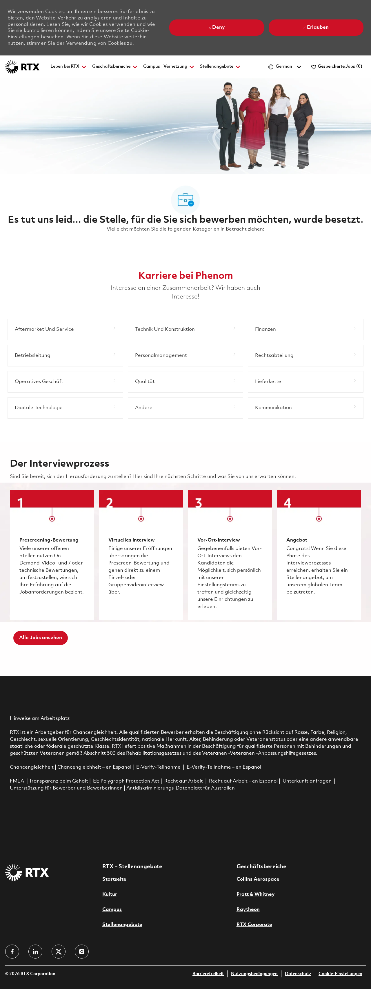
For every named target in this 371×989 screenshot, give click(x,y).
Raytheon (248, 909)
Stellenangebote (122, 924)
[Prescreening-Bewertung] (52, 555)
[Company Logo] (22, 66)
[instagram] (82, 952)
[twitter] (59, 952)
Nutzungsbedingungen (254, 974)
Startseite (114, 879)
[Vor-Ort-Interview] (230, 555)
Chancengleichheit (32, 767)
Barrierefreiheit (208, 974)
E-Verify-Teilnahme (158, 767)
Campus (151, 66)
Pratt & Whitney (255, 894)
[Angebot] (319, 555)
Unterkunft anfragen (307, 781)
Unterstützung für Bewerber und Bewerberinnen (66, 788)
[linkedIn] (35, 952)
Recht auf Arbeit (184, 781)
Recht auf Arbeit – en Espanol (243, 781)
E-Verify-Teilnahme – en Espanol (224, 767)
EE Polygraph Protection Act (126, 781)
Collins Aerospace (258, 879)
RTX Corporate (254, 924)
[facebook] (12, 952)
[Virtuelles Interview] (141, 555)
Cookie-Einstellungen (340, 974)
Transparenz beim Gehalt (58, 781)
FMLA (17, 781)
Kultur (109, 894)
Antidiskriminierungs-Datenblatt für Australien (180, 788)
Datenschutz (298, 974)
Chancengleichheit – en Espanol (94, 767)
